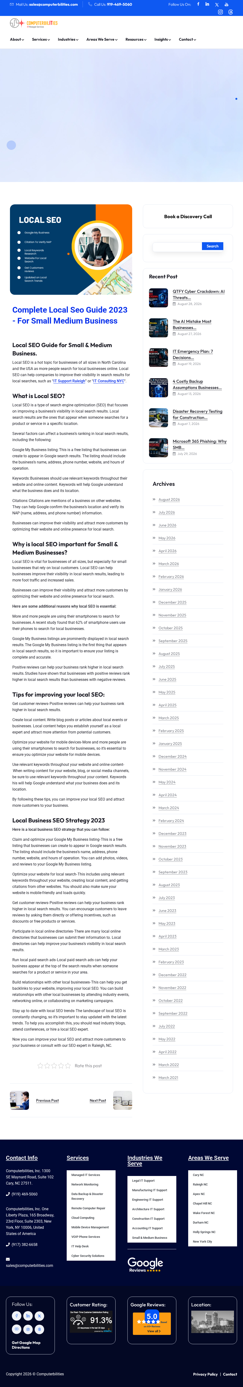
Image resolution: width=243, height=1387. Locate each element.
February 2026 (171, 576)
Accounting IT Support (147, 1228)
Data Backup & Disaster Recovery (87, 1196)
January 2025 (170, 743)
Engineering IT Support (147, 1199)
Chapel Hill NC (202, 1203)
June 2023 (167, 910)
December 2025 (173, 602)
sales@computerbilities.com (53, 4)
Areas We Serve (100, 39)
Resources (134, 39)
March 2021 (168, 1077)
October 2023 (171, 859)
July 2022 (167, 1026)
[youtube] (16, 1329)
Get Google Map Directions (26, 1345)
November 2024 (173, 769)
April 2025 (168, 705)
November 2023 (172, 846)
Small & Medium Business (149, 1237)
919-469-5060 (119, 4)
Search (213, 246)
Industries (66, 39)
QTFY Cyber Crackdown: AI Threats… (199, 294)
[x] (39, 1316)
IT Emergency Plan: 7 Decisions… (193, 354)
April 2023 (168, 936)
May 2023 (167, 923)
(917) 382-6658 (24, 1244)
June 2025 (167, 679)
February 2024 (171, 820)
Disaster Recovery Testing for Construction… (197, 414)
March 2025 (169, 717)
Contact (186, 39)
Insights (161, 39)
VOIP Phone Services (85, 1237)
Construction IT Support (148, 1218)
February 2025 (171, 730)
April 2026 (168, 550)
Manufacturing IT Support (149, 1190)
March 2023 (169, 949)
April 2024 (168, 794)
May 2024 (167, 782)
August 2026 (169, 499)
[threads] (39, 1329)
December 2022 (173, 974)
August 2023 (169, 884)
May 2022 (167, 1039)
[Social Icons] (198, 4)
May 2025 (167, 692)
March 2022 (169, 1064)
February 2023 (171, 961)
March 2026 (169, 563)
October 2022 (171, 1000)
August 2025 (169, 653)
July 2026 (167, 512)
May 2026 (167, 538)
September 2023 (173, 872)
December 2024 (173, 756)
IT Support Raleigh (69, 381)
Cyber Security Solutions (87, 1256)
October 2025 (171, 627)
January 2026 (170, 589)
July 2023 (167, 897)
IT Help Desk (80, 1246)
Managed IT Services (85, 1175)
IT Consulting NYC (108, 381)
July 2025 (167, 666)
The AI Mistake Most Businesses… (192, 324)
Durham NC (200, 1222)
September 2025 (173, 640)
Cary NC (198, 1175)
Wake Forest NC (204, 1213)
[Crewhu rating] (91, 1322)
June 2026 (167, 525)
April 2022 (168, 1051)
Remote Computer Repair (88, 1208)
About (15, 39)
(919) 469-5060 (24, 1194)
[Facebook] (16, 1316)
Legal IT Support (143, 1180)
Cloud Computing (82, 1218)
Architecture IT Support (148, 1209)
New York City (202, 1241)
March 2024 (169, 807)
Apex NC (199, 1194)
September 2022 (173, 1013)
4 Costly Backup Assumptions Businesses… (197, 384)
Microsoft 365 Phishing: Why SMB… (200, 444)
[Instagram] (28, 1329)
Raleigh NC (200, 1184)
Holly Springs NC (204, 1232)
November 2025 (172, 615)
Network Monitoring (84, 1184)
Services (39, 39)
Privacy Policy (205, 1374)
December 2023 (173, 833)
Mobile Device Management (90, 1227)
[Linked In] (28, 1316)
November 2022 (172, 987)
